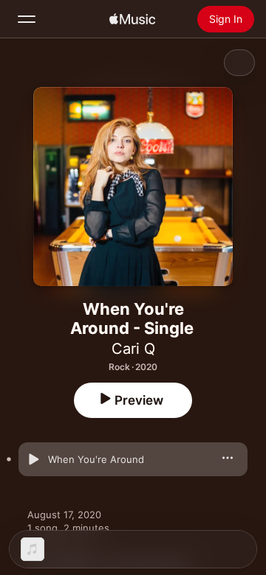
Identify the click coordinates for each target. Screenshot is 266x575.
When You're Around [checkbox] (96, 459)
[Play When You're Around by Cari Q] (33, 459)
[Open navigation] (26, 19)
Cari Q (133, 349)
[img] (132, 19)
